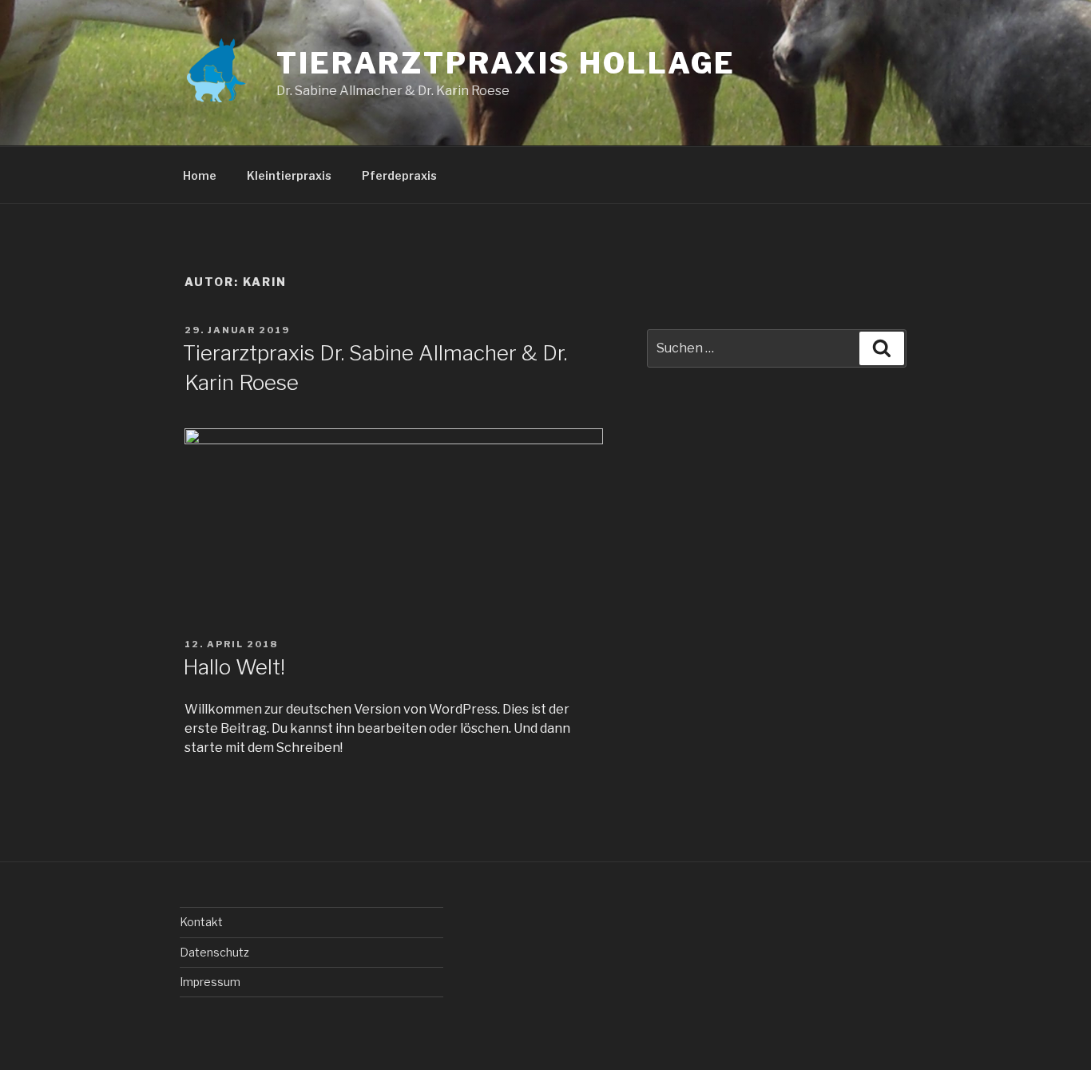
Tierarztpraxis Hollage (506, 63)
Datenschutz (214, 952)
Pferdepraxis (399, 175)
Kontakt (201, 922)
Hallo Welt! (234, 666)
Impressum (210, 981)
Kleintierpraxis (289, 175)
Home (199, 175)
